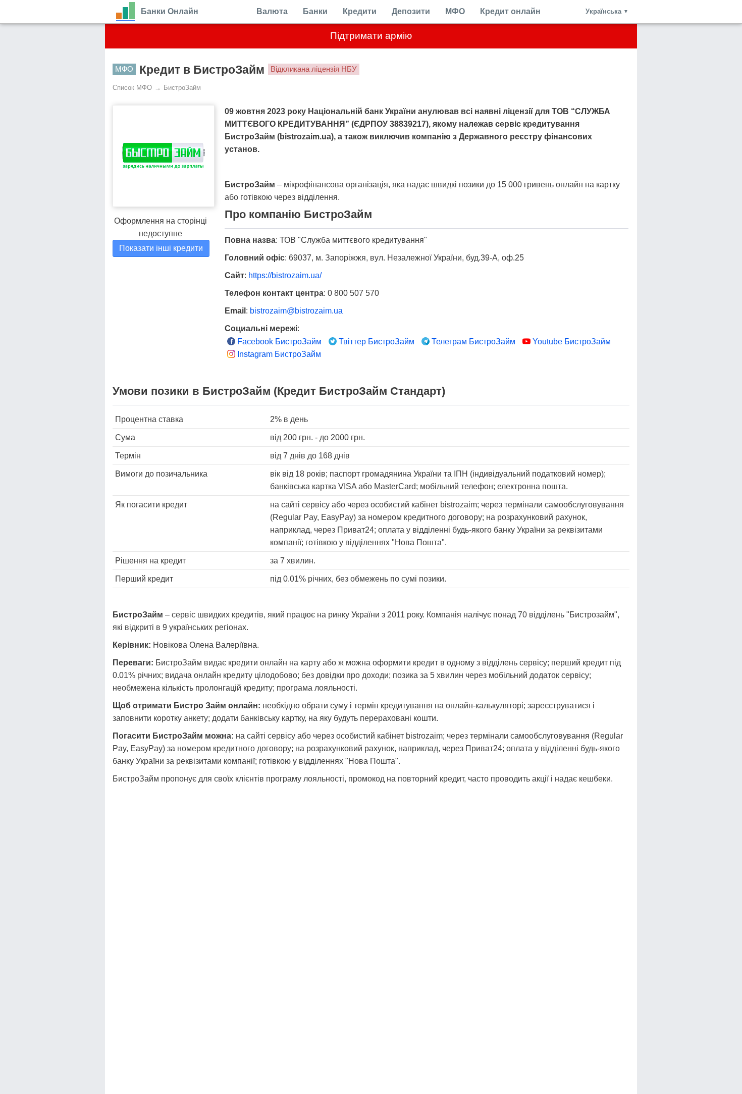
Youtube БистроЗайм (571, 341)
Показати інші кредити (161, 248)
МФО (455, 11)
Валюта (272, 11)
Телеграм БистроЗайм (472, 341)
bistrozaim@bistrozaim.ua (296, 310)
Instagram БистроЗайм (278, 354)
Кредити (360, 11)
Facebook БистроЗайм (278, 341)
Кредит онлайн (510, 11)
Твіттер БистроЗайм (375, 341)
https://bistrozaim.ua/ (285, 275)
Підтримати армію (371, 35)
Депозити (411, 11)
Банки (315, 11)
